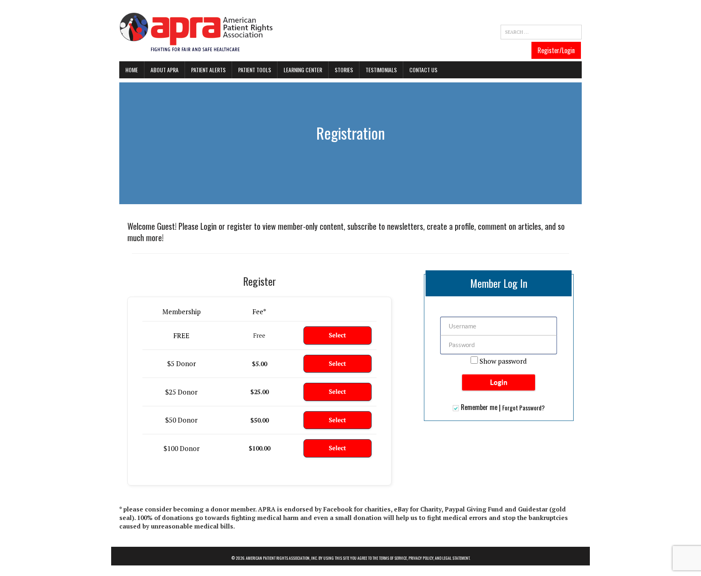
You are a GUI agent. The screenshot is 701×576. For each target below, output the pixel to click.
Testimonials (381, 69)
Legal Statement (455, 558)
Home (131, 69)
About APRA (164, 69)
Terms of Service (393, 558)
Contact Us (423, 69)
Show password (502, 361)
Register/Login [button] (556, 50)
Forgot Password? (523, 407)
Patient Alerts (208, 69)
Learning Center (303, 69)
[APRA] (196, 32)
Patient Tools (254, 69)
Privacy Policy (421, 558)
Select (337, 335)
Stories (344, 69)
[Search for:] (541, 32)
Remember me (479, 408)
